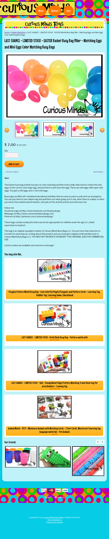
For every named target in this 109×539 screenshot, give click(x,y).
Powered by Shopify (54, 522)
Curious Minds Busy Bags (53, 517)
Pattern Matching (18, 33)
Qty (6, 151)
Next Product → (99, 172)
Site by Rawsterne (54, 520)
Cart (68, 10)
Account (55, 10)
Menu (40, 10)
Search (48, 497)
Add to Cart (14, 164)
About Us (60, 497)
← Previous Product (11, 172)
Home (6, 33)
